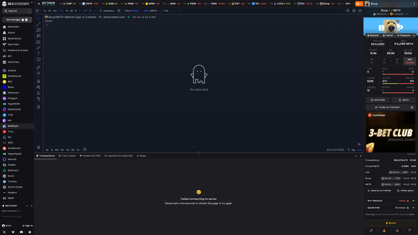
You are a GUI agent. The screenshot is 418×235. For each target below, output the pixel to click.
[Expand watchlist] (31, 206)
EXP (412, 172)
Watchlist (11, 205)
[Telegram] (12, 232)
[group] (390, 223)
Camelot (398, 14)
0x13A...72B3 (392, 178)
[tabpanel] (390, 80)
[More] (414, 3)
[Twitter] (4, 232)
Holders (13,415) (92, 155)
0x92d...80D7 (400, 172)
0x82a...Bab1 (392, 184)
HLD (405, 178)
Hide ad (411, 154)
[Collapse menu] (31, 2)
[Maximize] (360, 156)
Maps (143, 155)
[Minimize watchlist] (27, 206)
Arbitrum (381, 14)
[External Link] (412, 107)
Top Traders (69, 155)
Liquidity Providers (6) (120, 155)
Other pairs (407, 190)
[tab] (371, 61)
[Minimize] (356, 156)
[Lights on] (30, 232)
